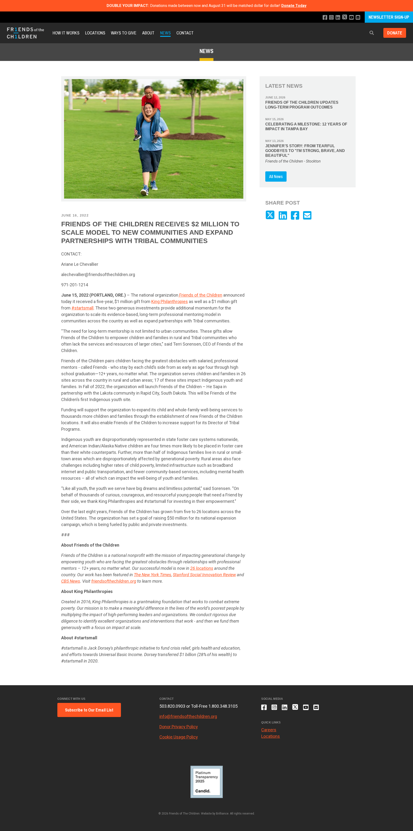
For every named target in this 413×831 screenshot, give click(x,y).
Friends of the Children (200, 295)
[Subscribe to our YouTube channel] (351, 18)
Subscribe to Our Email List (89, 710)
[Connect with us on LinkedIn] (338, 18)
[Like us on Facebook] (325, 18)
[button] (372, 33)
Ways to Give (123, 33)
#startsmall (82, 307)
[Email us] (358, 18)
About (148, 33)
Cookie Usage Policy (178, 736)
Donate (394, 33)
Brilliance (222, 813)
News (165, 33)
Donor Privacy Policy (178, 726)
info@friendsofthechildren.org (188, 716)
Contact (185, 33)
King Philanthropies (169, 301)
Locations (95, 33)
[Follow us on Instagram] (331, 18)
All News (276, 176)
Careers (268, 729)
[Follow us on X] (344, 17)
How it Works (66, 33)
